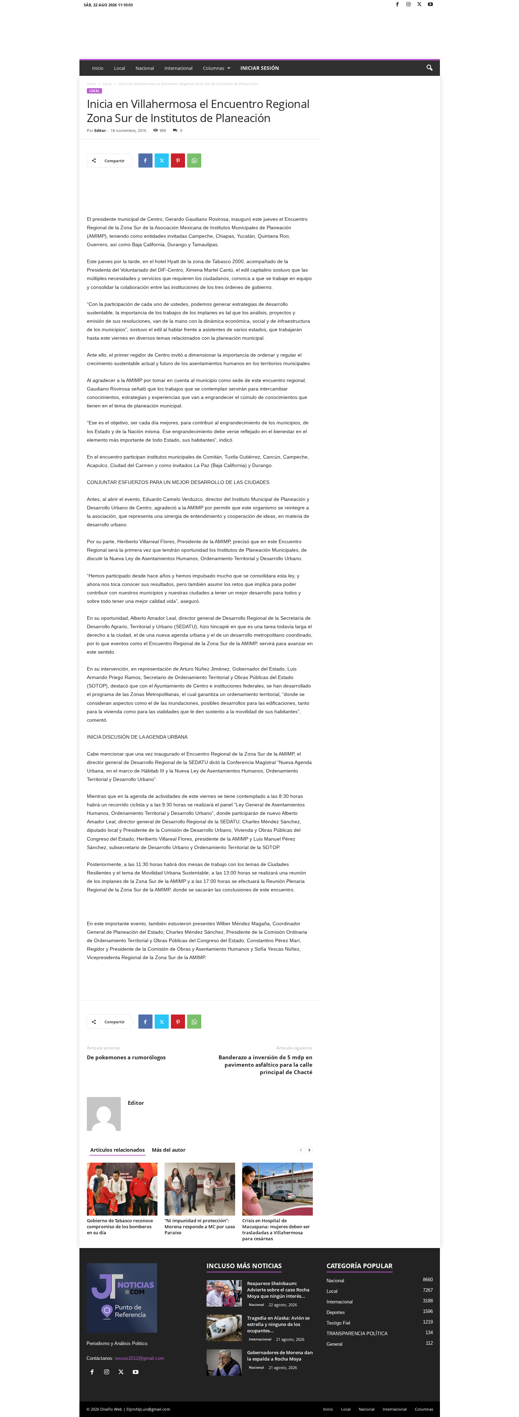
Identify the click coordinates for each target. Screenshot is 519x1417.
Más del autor (168, 1149)
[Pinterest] (178, 160)
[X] (419, 5)
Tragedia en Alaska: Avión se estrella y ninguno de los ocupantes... (278, 1324)
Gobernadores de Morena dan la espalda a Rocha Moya (280, 1355)
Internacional (178, 68)
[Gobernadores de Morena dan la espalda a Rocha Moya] (224, 1362)
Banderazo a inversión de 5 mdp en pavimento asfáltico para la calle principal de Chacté (265, 1065)
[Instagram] (408, 5)
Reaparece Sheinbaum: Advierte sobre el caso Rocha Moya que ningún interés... (278, 1289)
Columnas (213, 68)
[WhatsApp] (194, 160)
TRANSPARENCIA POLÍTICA (357, 1333)
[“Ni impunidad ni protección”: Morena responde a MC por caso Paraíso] (200, 1189)
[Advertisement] (199, 196)
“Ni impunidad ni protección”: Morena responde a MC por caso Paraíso (200, 1226)
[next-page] (309, 1149)
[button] (429, 68)
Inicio (97, 68)
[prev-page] (300, 1149)
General (334, 1344)
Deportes (336, 1312)
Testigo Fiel (338, 1323)
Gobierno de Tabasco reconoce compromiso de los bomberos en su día (120, 1226)
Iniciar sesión (259, 68)
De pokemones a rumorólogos (126, 1057)
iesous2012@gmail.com (139, 1358)
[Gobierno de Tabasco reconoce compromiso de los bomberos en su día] (122, 1189)
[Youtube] (430, 5)
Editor (100, 130)
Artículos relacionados (117, 1149)
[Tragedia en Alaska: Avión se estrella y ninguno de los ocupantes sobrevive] (224, 1328)
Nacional (145, 68)
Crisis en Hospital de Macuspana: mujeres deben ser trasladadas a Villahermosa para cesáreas (276, 1229)
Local (119, 68)
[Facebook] (397, 5)
